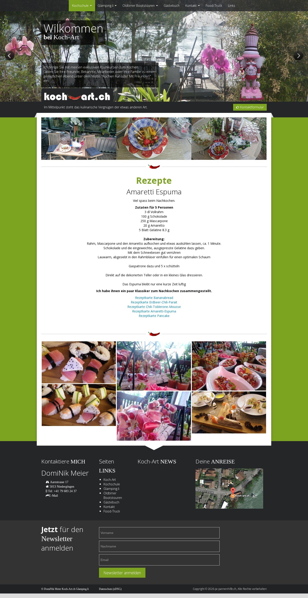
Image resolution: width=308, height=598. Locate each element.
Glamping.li (106, 5)
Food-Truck (214, 5)
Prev (10, 56)
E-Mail (53, 495)
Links (231, 5)
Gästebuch (171, 5)
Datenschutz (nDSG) (110, 589)
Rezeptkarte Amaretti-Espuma (154, 311)
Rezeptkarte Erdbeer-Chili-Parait (154, 302)
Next (298, 56)
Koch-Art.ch (68, 589)
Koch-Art (109, 479)
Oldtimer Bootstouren (139, 5)
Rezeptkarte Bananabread (154, 298)
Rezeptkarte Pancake (154, 316)
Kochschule (81, 5)
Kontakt (191, 5)
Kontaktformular (251, 107)
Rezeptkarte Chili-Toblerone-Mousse (154, 307)
